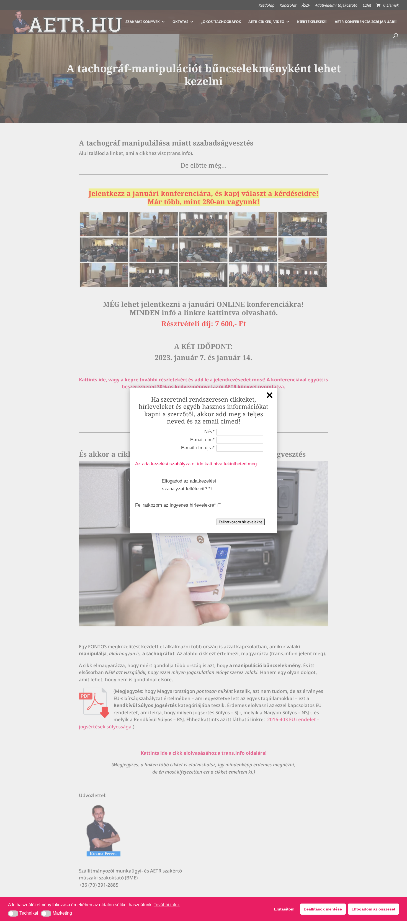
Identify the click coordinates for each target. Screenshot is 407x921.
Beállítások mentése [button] (323, 909)
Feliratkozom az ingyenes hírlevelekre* (175, 505)
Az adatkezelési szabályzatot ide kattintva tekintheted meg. (196, 463)
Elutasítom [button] (284, 909)
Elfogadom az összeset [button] (373, 909)
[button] (13, 913)
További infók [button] (167, 904)
